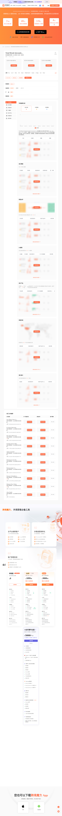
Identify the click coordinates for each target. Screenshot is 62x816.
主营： (7, 72)
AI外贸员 (14, 5)
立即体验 (46, 1)
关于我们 (35, 5)
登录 (48, 5)
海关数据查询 (7, 46)
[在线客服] (58, 807)
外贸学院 (32, 5)
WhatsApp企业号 (18, 5)
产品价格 (29, 5)
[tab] (11, 102)
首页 (11, 5)
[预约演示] (58, 811)
